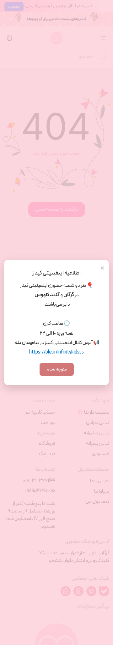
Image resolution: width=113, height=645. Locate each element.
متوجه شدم (56, 369)
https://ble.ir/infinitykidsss (56, 352)
